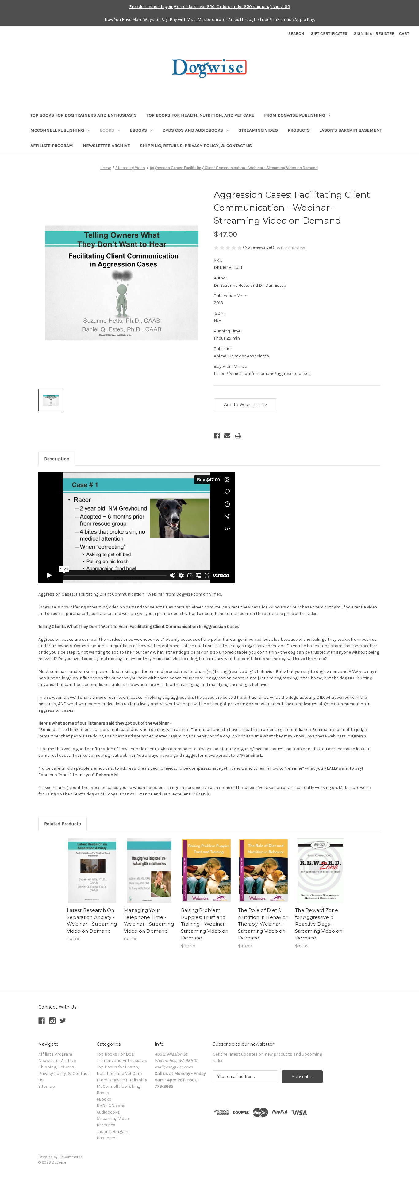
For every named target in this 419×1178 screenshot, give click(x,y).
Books (107, 130)
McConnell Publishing (57, 130)
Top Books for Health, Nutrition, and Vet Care (200, 115)
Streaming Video (258, 130)
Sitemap (46, 1086)
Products (299, 130)
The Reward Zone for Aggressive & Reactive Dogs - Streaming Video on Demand (319, 924)
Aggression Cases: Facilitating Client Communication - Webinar (101, 594)
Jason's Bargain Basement (351, 130)
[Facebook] (217, 435)
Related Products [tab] (62, 823)
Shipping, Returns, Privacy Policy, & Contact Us (196, 145)
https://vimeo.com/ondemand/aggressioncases (262, 373)
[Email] (227, 435)
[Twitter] (63, 1020)
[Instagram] (52, 1020)
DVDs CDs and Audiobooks (193, 130)
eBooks (138, 130)
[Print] (238, 435)
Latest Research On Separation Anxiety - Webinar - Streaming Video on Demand (92, 920)
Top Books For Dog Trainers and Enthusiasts (83, 115)
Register (384, 33)
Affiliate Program (51, 145)
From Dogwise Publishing (294, 115)
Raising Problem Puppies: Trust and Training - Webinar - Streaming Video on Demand (205, 924)
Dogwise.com (189, 594)
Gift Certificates (329, 33)
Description (56, 458)
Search (296, 33)
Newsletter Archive (106, 145)
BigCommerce (71, 1157)
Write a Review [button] (291, 248)
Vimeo (215, 594)
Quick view (92, 870)
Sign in (361, 33)
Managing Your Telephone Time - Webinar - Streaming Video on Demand (149, 920)
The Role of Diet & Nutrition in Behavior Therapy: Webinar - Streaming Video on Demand (262, 924)
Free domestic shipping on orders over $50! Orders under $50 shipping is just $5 (209, 6)
